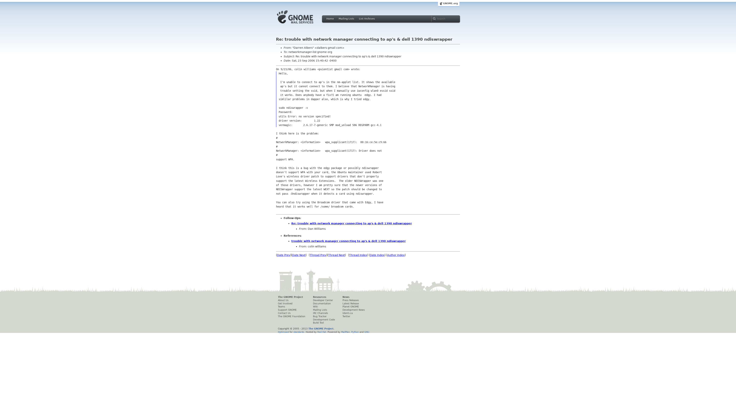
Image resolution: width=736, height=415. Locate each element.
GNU (366, 332)
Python (355, 332)
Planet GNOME (351, 306)
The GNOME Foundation (291, 316)
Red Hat (321, 332)
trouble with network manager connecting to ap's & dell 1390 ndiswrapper (348, 241)
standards (298, 332)
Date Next (299, 255)
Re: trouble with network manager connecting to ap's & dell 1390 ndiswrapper (351, 223)
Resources (319, 297)
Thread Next (336, 255)
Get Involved (285, 303)
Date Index (377, 255)
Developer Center (323, 300)
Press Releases (351, 300)
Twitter (346, 316)
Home (330, 18)
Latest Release (351, 303)
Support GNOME (287, 310)
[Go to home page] (301, 24)
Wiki (315, 306)
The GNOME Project (290, 297)
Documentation (322, 303)
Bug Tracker (320, 316)
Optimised (283, 332)
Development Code (324, 319)
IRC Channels (320, 313)
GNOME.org (450, 3)
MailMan (345, 332)
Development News (354, 310)
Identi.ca (348, 313)
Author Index (396, 255)
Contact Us (284, 313)
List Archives (367, 18)
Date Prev (283, 255)
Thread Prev (318, 255)
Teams (281, 306)
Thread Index (358, 255)
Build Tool (318, 322)
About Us (283, 300)
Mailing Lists (346, 18)
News (346, 297)
